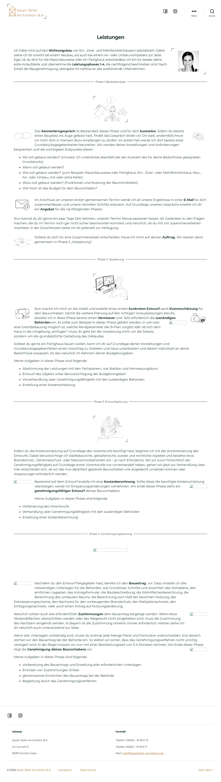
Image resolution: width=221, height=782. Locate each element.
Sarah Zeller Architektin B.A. (33, 770)
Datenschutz (88, 770)
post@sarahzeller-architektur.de (143, 753)
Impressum (65, 770)
